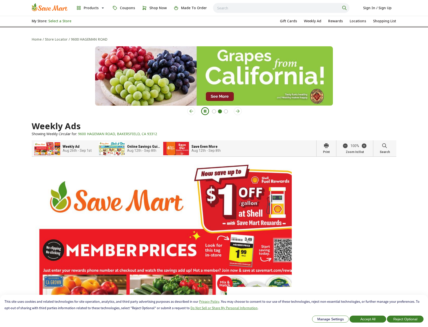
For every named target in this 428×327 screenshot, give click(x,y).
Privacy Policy (209, 301)
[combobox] (281, 8)
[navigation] (214, 39)
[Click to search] (345, 7)
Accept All (367, 319)
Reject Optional (405, 319)
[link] (50, 7)
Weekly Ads (56, 126)
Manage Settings (330, 319)
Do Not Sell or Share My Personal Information (224, 308)
